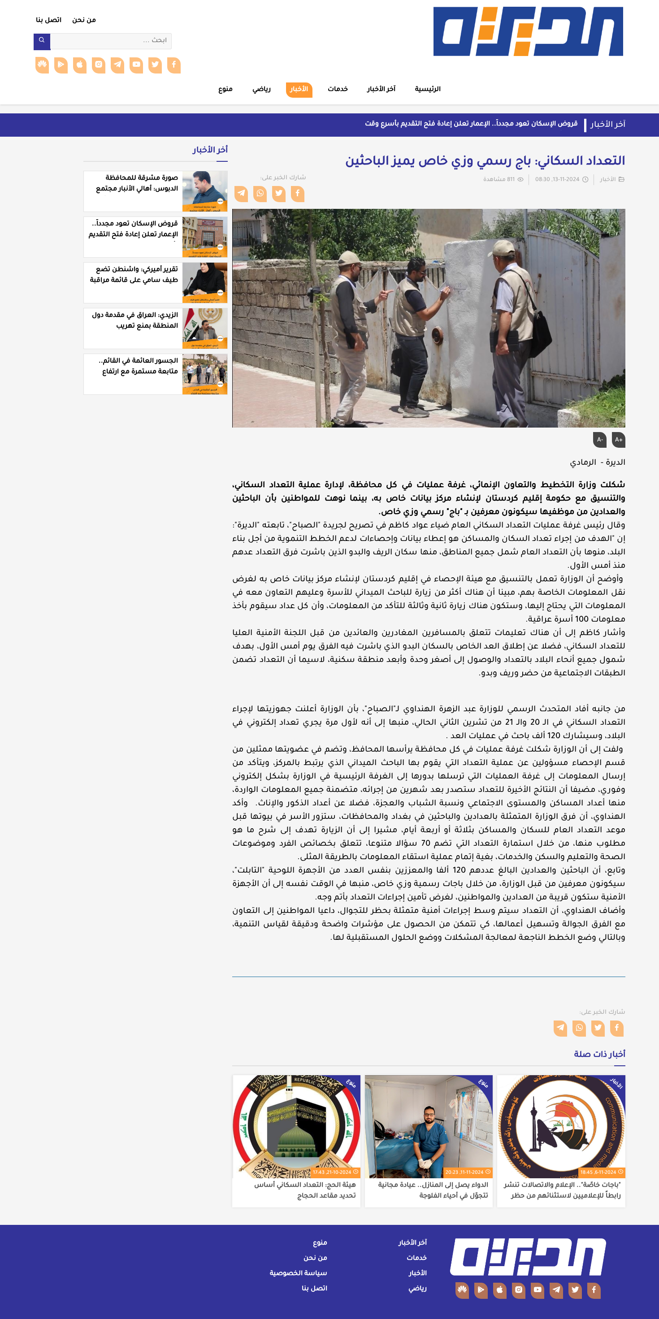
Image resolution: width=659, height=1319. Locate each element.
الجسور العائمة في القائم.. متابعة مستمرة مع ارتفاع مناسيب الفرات (138, 372)
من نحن (84, 21)
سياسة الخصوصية (298, 1274)
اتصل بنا (48, 21)
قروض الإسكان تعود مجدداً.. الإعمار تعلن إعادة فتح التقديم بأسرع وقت (471, 124)
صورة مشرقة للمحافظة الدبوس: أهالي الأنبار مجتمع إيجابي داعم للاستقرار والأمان (135, 189)
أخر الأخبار (210, 151)
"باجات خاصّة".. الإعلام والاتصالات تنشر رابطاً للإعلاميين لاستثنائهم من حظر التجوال (562, 1191)
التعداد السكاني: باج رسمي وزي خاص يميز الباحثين (485, 162)
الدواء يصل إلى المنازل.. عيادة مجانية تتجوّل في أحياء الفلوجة (433, 1191)
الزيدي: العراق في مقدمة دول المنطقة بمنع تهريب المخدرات (135, 326)
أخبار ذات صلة (599, 1055)
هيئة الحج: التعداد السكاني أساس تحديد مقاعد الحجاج (305, 1191)
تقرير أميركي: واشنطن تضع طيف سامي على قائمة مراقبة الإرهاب (134, 281)
